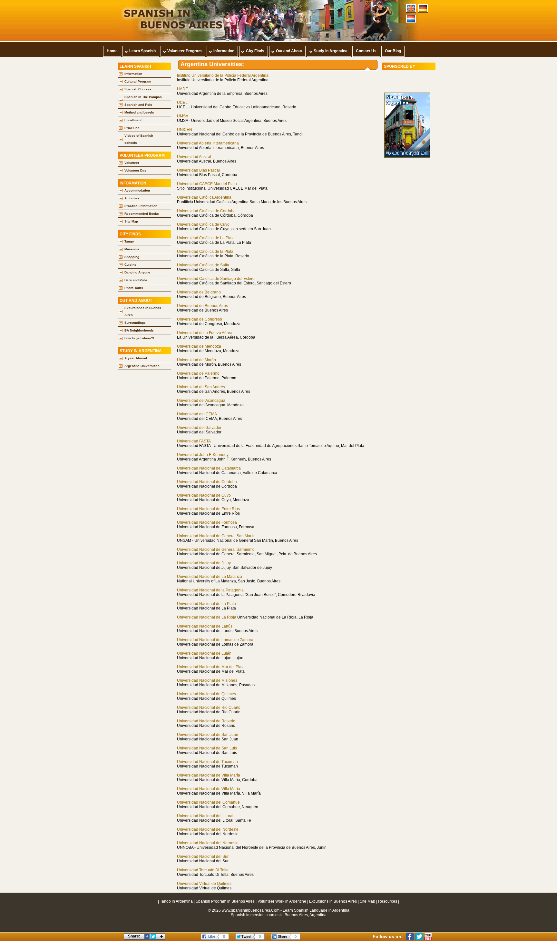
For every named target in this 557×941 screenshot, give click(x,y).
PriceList (131, 128)
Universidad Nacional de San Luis (207, 748)
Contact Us (366, 51)
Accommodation (137, 190)
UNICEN (184, 129)
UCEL (182, 102)
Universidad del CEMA (197, 414)
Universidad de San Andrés (201, 387)
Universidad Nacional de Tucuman (207, 761)
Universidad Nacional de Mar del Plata (211, 667)
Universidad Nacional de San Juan (207, 734)
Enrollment (133, 120)
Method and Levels (139, 112)
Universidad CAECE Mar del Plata (207, 184)
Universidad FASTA (194, 441)
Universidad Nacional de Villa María (208, 775)
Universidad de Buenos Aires (202, 305)
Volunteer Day (135, 170)
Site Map (131, 221)
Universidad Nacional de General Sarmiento (216, 549)
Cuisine (130, 264)
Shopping (131, 257)
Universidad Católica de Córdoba (206, 211)
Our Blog (393, 51)
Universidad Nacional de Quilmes (206, 694)
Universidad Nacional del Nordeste (208, 829)
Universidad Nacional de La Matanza (209, 576)
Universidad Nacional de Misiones (207, 680)
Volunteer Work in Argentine (282, 901)
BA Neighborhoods (139, 330)
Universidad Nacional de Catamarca (209, 468)
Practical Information (140, 206)
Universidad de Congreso (199, 319)
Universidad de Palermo (198, 373)
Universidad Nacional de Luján (204, 653)
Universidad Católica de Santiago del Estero (216, 278)
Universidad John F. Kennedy (203, 454)
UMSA (182, 116)
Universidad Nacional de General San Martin (216, 536)
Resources (387, 901)
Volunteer (131, 162)
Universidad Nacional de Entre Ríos (208, 509)
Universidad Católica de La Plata (206, 238)
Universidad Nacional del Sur (203, 856)
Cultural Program (137, 81)
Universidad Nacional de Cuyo (204, 495)
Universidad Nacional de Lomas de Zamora (215, 640)
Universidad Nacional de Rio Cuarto (208, 707)
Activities (131, 198)
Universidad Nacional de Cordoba (207, 482)
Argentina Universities (142, 366)
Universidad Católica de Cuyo (203, 224)
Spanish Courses (137, 89)
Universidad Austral (194, 156)
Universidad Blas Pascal (198, 170)
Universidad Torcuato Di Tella (203, 870)
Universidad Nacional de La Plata (206, 603)
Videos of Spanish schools (138, 139)
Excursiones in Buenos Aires (142, 311)
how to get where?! (139, 338)
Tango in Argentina (177, 901)
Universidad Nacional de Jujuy (204, 563)
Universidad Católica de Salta (203, 265)
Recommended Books (141, 213)
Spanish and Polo (138, 104)
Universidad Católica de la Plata (205, 251)
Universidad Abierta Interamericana (208, 143)
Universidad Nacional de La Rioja (206, 617)
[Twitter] (419, 936)
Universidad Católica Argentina (204, 197)
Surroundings (135, 322)
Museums (132, 249)
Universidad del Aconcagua (201, 400)
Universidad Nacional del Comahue (208, 802)
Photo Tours (133, 288)
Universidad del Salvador (199, 427)
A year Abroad (135, 358)
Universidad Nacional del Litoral (205, 816)
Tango (129, 241)
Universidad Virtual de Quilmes (204, 883)
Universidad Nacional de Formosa (207, 522)
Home (112, 51)
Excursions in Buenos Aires (333, 901)
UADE (182, 89)
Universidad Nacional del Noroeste (208, 843)
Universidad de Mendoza (199, 346)
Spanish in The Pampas (143, 97)
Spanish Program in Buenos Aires (225, 901)
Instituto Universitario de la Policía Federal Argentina (223, 75)
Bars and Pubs (136, 280)
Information (133, 73)
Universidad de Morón (196, 360)
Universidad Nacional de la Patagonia (210, 590)
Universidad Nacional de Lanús (204, 626)
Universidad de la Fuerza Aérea (204, 333)
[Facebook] (410, 936)
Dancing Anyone (137, 272)
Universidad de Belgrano (199, 292)
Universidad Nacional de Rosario (206, 721)
